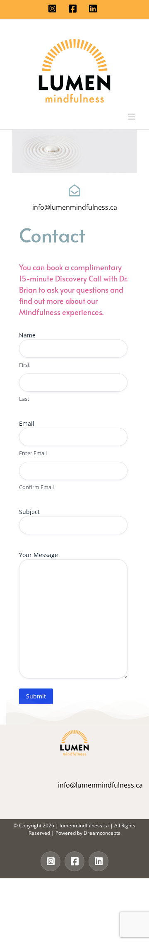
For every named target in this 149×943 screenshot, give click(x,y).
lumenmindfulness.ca (84, 825)
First (24, 364)
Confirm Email (36, 487)
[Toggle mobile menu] (132, 116)
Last (24, 398)
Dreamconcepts (102, 832)
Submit (36, 696)
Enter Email (33, 453)
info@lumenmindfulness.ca (74, 207)
